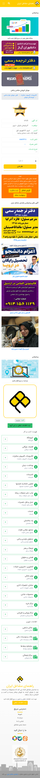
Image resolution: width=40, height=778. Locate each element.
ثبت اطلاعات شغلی (20, 702)
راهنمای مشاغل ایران (26, 3)
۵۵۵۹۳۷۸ (22, 139)
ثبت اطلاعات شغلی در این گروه (20, 425)
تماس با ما (20, 721)
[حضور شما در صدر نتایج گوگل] (20, 27)
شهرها (20, 714)
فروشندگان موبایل (29, 97)
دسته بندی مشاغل (20, 724)
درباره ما (20, 717)
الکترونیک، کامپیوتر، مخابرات (29, 95)
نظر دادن (20, 166)
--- (25, 144)
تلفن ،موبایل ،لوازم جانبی (11, 95)
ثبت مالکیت (14, 190)
